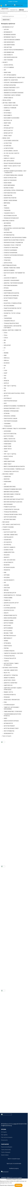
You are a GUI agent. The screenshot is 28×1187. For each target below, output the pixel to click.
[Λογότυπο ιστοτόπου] (9, 5)
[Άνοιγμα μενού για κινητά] (26, 5)
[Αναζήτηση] (3, 5)
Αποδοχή (18, 1185)
